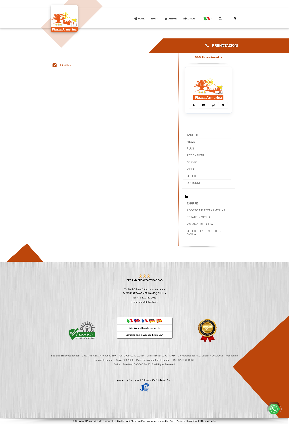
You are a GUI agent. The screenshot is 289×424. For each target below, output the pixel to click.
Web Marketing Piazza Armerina (141, 421)
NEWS (191, 141)
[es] (159, 320)
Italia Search (193, 421)
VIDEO (191, 169)
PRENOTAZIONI (223, 45)
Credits (120, 421)
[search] (220, 18)
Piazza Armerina (177, 421)
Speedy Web (135, 380)
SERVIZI (192, 162)
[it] (129, 320)
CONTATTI (191, 18)
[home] (73, 18)
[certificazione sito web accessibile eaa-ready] (82, 330)
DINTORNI (193, 182)
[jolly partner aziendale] (144, 387)
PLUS (190, 148)
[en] (137, 320)
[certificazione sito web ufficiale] (207, 330)
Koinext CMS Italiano (154, 380)
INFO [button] (154, 18)
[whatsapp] (274, 409)
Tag (113, 421)
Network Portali (208, 421)
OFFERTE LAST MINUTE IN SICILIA (204, 233)
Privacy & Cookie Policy (98, 421)
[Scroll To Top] (283, 420)
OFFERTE (193, 176)
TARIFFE (171, 18)
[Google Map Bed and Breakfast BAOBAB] (235, 18)
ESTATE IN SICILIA (198, 217)
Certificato (144, 328)
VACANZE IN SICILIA (200, 224)
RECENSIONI (195, 155)
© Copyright (78, 421)
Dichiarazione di (144, 335)
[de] (152, 320)
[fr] (144, 320)
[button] (207, 18)
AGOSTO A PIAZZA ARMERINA (206, 210)
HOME (140, 18)
